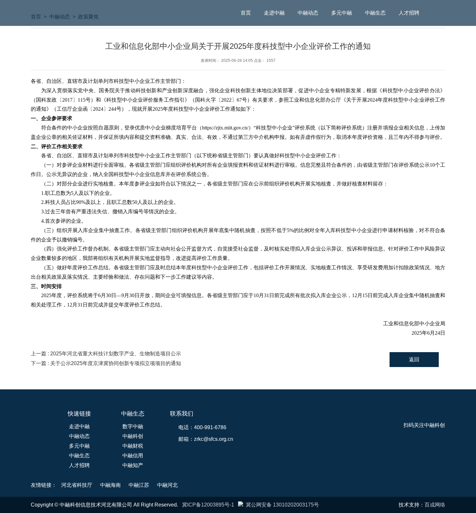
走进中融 (274, 13)
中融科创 (132, 436)
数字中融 (132, 426)
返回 (414, 359)
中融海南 (110, 485)
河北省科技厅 (76, 485)
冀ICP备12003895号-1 (208, 504)
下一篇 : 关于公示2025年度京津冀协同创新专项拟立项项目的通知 (106, 363)
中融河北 (167, 485)
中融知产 (132, 465)
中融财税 (132, 446)
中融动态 (308, 13)
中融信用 (132, 455)
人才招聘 (409, 13)
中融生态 (375, 13)
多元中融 (341, 13)
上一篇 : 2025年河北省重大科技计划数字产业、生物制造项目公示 (106, 353)
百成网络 (435, 504)
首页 (246, 13)
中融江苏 (139, 485)
